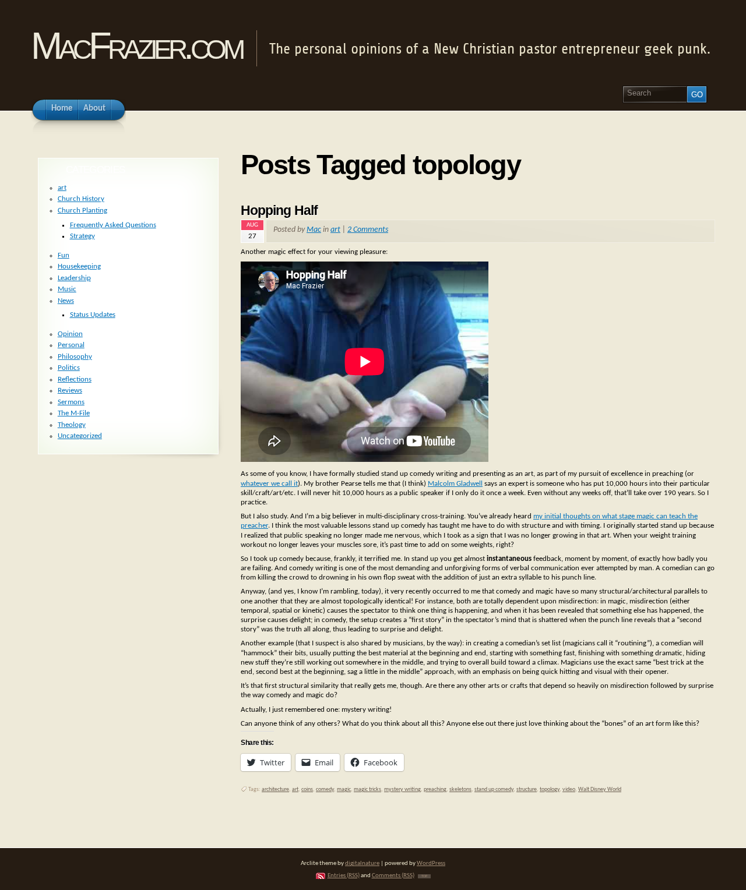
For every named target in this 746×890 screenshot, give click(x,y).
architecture (275, 789)
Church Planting (82, 210)
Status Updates (92, 315)
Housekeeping (79, 266)
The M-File (74, 413)
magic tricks (367, 789)
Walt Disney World (599, 789)
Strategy (82, 236)
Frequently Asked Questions (113, 225)
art (335, 229)
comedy (325, 789)
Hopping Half (279, 210)
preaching (435, 789)
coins (307, 789)
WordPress (431, 863)
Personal (71, 345)
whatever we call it (269, 484)
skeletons (460, 789)
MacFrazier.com (136, 45)
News (66, 301)
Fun (63, 255)
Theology (72, 425)
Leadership (74, 278)
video (568, 789)
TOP (424, 876)
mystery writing (402, 789)
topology (550, 789)
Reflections (75, 379)
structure (526, 789)
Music (67, 289)
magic (344, 789)
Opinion (70, 334)
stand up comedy (493, 789)
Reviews (70, 390)
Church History (81, 199)
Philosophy (75, 357)
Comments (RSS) (393, 876)
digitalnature (362, 863)
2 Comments (367, 229)
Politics (69, 368)
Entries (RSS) (344, 876)
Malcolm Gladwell (455, 484)
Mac (314, 229)
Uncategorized (80, 436)
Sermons (71, 402)
